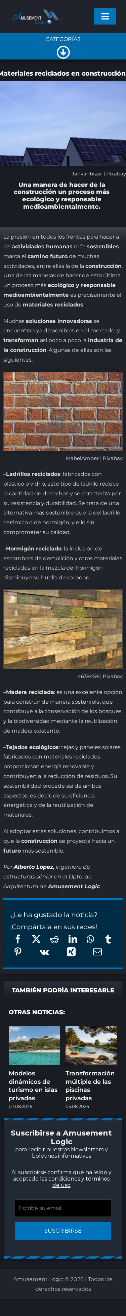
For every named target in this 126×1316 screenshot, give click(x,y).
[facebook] (29, 750)
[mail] (56, 764)
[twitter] (43, 750)
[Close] (105, 551)
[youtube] (83, 750)
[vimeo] (96, 750)
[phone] (70, 764)
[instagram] (56, 750)
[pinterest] (70, 750)
